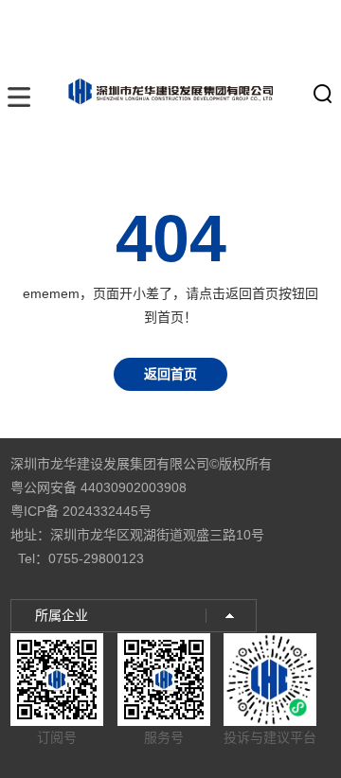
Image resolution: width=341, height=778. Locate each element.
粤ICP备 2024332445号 (81, 511)
